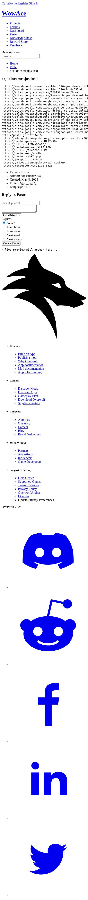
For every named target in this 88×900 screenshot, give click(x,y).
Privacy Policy (27, 489)
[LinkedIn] (48, 818)
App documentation (31, 365)
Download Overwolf (31, 399)
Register (23, 3)
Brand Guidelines (29, 434)
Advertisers (25, 454)
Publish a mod (27, 357)
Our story (24, 423)
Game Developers (29, 461)
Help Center (26, 478)
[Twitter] (48, 895)
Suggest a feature (29, 403)
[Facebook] (48, 741)
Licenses (23, 496)
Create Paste (11, 243)
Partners (23, 450)
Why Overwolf (28, 361)
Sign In (33, 3)
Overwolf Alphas (29, 492)
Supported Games (29, 481)
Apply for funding (30, 372)
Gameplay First (28, 396)
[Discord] (48, 587)
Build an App (26, 354)
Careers (23, 427)
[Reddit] (48, 664)
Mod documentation (31, 368)
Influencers (25, 458)
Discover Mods (28, 388)
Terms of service (28, 485)
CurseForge (9, 3)
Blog (21, 430)
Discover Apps (27, 392)
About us (24, 419)
